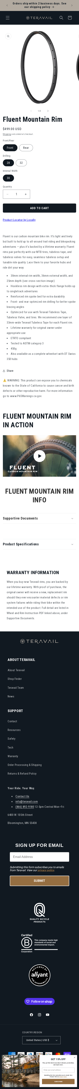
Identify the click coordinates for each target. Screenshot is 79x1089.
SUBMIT (39, 881)
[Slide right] (48, 111)
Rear (26, 147)
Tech (10, 747)
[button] (7, 18)
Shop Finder (15, 678)
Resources (14, 730)
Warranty (13, 756)
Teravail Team (16, 687)
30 (8, 178)
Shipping (7, 134)
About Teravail (16, 670)
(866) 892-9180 (25, 807)
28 (8, 162)
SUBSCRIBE (58, 1081)
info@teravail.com (27, 801)
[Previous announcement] (7, 5)
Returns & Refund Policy (22, 773)
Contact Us (22, 796)
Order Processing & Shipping (25, 764)
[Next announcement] (72, 5)
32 (21, 162)
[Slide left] (31, 111)
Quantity (7, 186)
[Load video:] (39, 456)
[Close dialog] (74, 1057)
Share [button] (10, 370)
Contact (12, 721)
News (11, 696)
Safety (12, 738)
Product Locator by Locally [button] (19, 220)
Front (10, 147)
